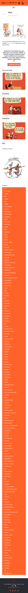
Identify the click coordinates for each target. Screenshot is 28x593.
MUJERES (6, 435)
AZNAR (6, 237)
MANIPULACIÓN (8, 423)
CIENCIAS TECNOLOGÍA (9, 262)
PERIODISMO (7, 476)
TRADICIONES (7, 550)
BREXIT (6, 244)
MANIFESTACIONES (9, 420)
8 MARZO (6, 209)
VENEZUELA (7, 563)
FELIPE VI (6, 341)
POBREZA (6, 481)
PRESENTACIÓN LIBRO (9, 491)
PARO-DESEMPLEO (8, 461)
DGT (5, 298)
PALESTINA (7, 453)
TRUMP (6, 553)
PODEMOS (6, 484)
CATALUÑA (6, 257)
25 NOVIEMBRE (8, 206)
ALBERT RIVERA (8, 214)
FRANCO (6, 354)
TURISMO (6, 555)
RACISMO (6, 497)
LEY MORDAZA (7, 405)
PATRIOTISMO (7, 466)
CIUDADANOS (7, 265)
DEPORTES (6, 295)
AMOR (5, 219)
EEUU (5, 308)
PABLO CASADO (8, 446)
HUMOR (6, 379)
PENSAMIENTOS (5, 119)
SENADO (6, 532)
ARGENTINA (7, 224)
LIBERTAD (6, 407)
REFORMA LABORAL (9, 507)
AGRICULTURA (7, 211)
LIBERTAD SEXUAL (8, 410)
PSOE (5, 494)
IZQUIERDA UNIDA (8, 400)
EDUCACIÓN (7, 306)
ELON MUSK (7, 316)
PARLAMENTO (7, 458)
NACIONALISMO (8, 438)
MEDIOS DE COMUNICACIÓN (11, 425)
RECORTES (6, 502)
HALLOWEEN (7, 374)
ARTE (5, 229)
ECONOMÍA (7, 303)
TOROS (6, 547)
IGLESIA (6, 382)
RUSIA (5, 525)
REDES (3, 143)
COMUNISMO (7, 270)
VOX (5, 570)
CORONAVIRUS (7, 283)
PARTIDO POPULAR (8, 463)
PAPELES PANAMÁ (8, 456)
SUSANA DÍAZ (7, 540)
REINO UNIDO (7, 514)
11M (5, 188)
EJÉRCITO (6, 311)
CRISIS (6, 288)
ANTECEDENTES (5, 94)
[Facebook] (10, 591)
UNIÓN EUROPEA (8, 558)
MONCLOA (6, 433)
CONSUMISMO (7, 280)
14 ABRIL (6, 194)
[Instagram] (18, 591)
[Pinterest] (15, 591)
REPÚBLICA (7, 519)
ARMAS (6, 227)
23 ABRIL (6, 204)
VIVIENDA (6, 568)
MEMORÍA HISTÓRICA (9, 428)
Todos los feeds (10, 43)
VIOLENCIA (7, 565)
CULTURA (6, 293)
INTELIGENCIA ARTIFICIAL (10, 392)
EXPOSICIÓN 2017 (8, 329)
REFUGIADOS (7, 509)
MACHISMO (7, 415)
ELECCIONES (7, 313)
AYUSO (5, 234)
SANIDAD (6, 527)
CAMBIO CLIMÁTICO (9, 250)
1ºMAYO (6, 199)
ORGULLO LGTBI (8, 443)
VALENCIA (6, 560)
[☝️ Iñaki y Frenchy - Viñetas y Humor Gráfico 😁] (12, 3)
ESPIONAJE (7, 321)
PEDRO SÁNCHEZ (8, 471)
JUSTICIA (6, 402)
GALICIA (6, 362)
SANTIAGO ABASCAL (9, 530)
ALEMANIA (6, 216)
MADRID (6, 418)
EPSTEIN (6, 318)
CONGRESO (7, 275)
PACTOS (6, 451)
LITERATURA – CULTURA (10, 413)
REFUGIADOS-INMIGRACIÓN (11, 512)
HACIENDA (6, 372)
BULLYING (6, 247)
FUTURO (6, 359)
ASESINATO (7, 232)
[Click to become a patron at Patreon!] (14, 66)
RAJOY (5, 499)
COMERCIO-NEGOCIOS (9, 267)
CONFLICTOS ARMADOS (10, 272)
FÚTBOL (6, 357)
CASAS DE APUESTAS (9, 255)
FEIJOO (6, 336)
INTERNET (6, 395)
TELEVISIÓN (7, 542)
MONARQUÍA (7, 430)
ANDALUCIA (7, 222)
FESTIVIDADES (7, 346)
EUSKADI (6, 326)
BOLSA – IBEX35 (8, 242)
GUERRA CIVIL (7, 369)
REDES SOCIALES (8, 504)
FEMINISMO (7, 344)
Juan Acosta (17, 587)
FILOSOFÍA (6, 349)
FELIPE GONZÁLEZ (8, 339)
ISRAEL (6, 397)
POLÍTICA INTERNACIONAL (10, 489)
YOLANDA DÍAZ (8, 573)
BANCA (6, 239)
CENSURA (6, 260)
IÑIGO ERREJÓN (8, 390)
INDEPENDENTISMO (9, 385)
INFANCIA (6, 387)
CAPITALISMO (7, 252)
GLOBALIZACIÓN (8, 364)
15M (5, 196)
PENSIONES (7, 474)
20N (5, 201)
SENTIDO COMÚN (8, 535)
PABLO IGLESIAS (8, 448)
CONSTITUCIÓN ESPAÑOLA (10, 278)
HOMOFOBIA (7, 377)
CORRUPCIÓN (7, 285)
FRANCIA (6, 351)
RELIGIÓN (6, 517)
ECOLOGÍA (6, 300)
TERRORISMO (7, 545)
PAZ (5, 469)
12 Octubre (7, 191)
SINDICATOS (7, 537)
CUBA (5, 290)
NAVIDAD (6, 441)
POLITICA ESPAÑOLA (9, 486)
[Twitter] (13, 591)
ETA (5, 323)
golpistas (7, 367)
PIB (5, 479)
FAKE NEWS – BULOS (9, 331)
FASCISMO (6, 334)
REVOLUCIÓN (7, 522)
